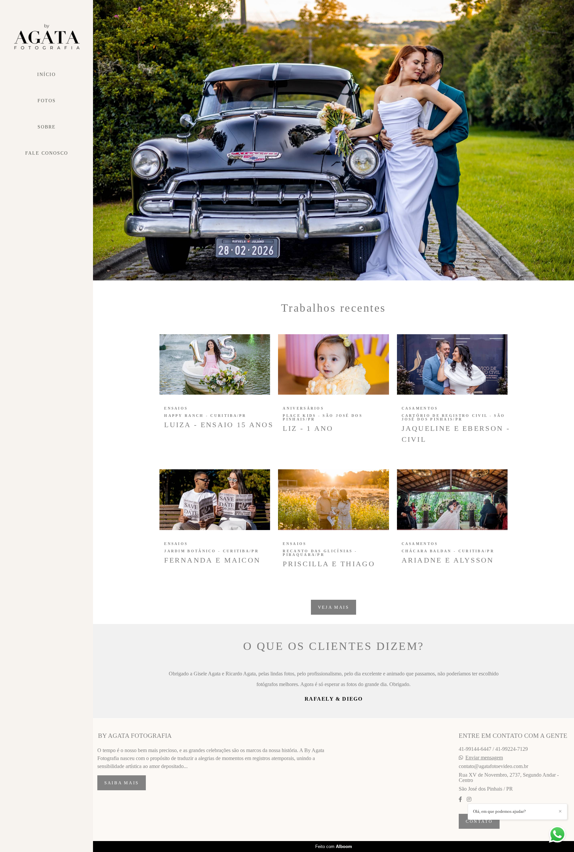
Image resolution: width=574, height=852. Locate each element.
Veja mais (333, 607)
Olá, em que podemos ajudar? (499, 811)
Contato (479, 842)
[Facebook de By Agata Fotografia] (460, 820)
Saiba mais (121, 804)
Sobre (47, 126)
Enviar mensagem (484, 779)
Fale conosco (46, 153)
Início (46, 74)
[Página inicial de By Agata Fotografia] (46, 36)
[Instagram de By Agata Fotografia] (469, 820)
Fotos (47, 100)
